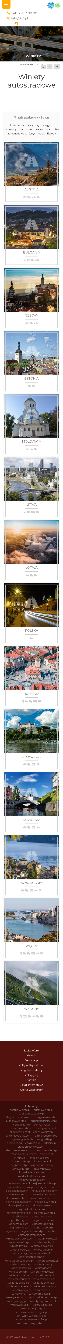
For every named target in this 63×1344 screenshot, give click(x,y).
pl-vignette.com (47, 1187)
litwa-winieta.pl (21, 1161)
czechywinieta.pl (20, 1132)
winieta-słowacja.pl (42, 1246)
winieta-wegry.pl (20, 1249)
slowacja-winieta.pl (46, 1201)
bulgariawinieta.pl (16, 1121)
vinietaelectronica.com (31, 1235)
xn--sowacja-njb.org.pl (32, 1308)
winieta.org (20, 1253)
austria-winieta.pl (20, 1110)
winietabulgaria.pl (47, 1260)
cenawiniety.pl (21, 1124)
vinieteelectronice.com (20, 1238)
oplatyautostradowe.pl (19, 1187)
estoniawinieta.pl (47, 1150)
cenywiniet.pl (42, 1124)
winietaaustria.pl (40, 1253)
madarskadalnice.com (31, 1176)
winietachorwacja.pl (19, 1264)
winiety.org (18, 1293)
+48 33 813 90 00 (24, 13)
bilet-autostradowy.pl (31, 1113)
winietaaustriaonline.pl (31, 1257)
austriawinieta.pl (43, 1110)
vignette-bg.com (19, 1220)
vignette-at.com (42, 1216)
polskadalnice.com (17, 1190)
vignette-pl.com (19, 1223)
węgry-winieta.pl (42, 1304)
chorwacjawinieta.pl (19, 1128)
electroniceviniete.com (20, 1150)
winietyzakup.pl (19, 1304)
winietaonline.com (20, 1275)
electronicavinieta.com (31, 1146)
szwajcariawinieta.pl (19, 1212)
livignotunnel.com (42, 1165)
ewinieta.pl (46, 1154)
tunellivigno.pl (19, 1216)
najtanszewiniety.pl (44, 1183)
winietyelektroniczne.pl (20, 1297)
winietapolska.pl (44, 1275)
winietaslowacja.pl (19, 1282)
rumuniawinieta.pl (16, 1194)
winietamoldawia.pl (42, 1271)
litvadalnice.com (39, 1157)
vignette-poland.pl (43, 1223)
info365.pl (20, 1157)
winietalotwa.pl (18, 1271)
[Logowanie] (16, 23)
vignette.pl (12, 1231)
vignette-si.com (43, 1227)
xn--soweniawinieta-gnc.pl (31, 1312)
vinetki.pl (52, 1231)
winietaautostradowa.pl (19, 1260)
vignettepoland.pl (32, 1231)
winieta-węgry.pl (43, 1249)
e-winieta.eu (14, 1143)
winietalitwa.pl (43, 1268)
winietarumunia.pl (19, 1279)
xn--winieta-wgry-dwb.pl (31, 1323)
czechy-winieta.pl (45, 1128)
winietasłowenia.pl (45, 1286)
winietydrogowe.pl (40, 1293)
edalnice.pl (50, 1143)
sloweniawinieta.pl (44, 1205)
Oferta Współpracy (31, 1089)
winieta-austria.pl (19, 1242)
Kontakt (31, 1080)
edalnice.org (32, 1143)
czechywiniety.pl (43, 1132)
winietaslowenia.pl (44, 1282)
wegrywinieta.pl (47, 1238)
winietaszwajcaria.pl (19, 1286)
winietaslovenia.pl (44, 1279)
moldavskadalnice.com (32, 1179)
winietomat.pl (42, 1290)
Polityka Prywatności (31, 1065)
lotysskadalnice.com (31, 1172)
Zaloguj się (31, 1075)
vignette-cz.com (44, 1220)
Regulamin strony (32, 1070)
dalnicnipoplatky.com (18, 1135)
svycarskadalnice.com (31, 1209)
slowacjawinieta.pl (19, 1205)
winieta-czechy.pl (43, 1242)
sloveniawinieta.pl (16, 1198)
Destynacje (31, 1060)
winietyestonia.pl (47, 1297)
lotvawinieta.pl (20, 1168)
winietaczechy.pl (45, 1264)
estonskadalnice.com (23, 1154)
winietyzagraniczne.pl (43, 1301)
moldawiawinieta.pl (18, 1183)
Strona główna (26, 64)
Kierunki (31, 1055)
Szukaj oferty (32, 1050)
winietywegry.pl (16, 1301)
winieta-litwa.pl (18, 1246)
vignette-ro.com (20, 1227)
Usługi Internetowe (31, 1084)
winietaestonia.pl (21, 1268)
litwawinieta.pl (42, 1161)
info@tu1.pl (19, 18)
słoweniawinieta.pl (45, 1212)
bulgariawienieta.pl (47, 1117)
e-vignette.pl (44, 1139)
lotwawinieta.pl (42, 1168)
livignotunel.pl (18, 1165)
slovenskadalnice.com (44, 1198)
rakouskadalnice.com (44, 1190)
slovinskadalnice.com (18, 1201)
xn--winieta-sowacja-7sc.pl (31, 1319)
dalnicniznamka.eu (46, 1135)
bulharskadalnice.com (44, 1121)
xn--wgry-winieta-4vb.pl (31, 1315)
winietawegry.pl (21, 1290)
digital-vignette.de (22, 1139)
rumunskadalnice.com (44, 1194)
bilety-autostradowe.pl (18, 1117)
